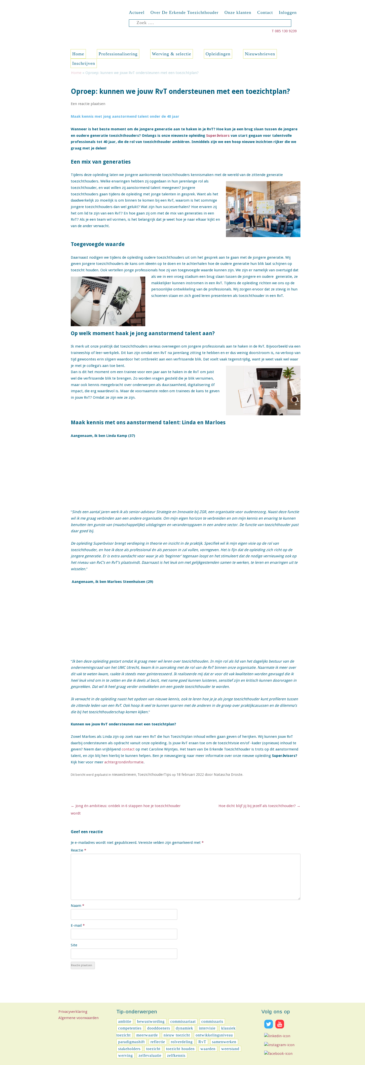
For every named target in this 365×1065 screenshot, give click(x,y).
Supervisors (218, 135)
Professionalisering (118, 53)
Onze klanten (237, 12)
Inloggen (288, 12)
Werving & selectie (171, 53)
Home (78, 53)
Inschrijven (83, 63)
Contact (265, 12)
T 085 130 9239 (284, 31)
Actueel (137, 12)
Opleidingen (218, 53)
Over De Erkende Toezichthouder (184, 12)
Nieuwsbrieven (260, 53)
